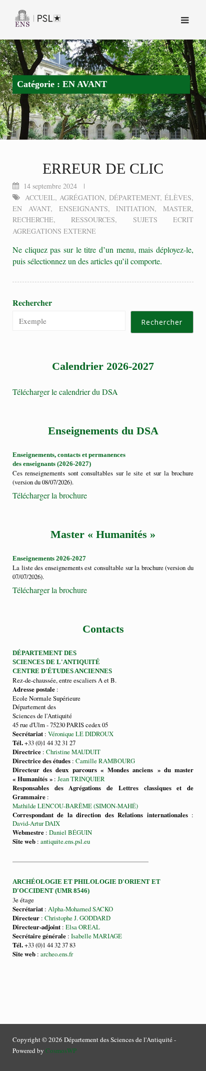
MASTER (177, 208)
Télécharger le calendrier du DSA (65, 391)
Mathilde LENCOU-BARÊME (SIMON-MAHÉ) (75, 805)
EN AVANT (31, 208)
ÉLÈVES (178, 197)
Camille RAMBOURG (105, 760)
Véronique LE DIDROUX (81, 733)
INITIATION (135, 208)
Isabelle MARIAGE (96, 935)
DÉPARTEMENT (134, 197)
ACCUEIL (40, 197)
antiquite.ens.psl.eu (65, 841)
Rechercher (32, 302)
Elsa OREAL (83, 926)
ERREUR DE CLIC (103, 168)
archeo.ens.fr (56, 953)
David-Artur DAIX (36, 823)
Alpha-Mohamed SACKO (80, 908)
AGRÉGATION (82, 197)
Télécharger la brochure (49, 495)
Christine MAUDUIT (73, 751)
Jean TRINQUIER (81, 778)
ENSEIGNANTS (83, 208)
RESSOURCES (93, 219)
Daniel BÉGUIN (70, 832)
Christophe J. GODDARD (77, 917)
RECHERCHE (33, 219)
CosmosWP (61, 1050)
